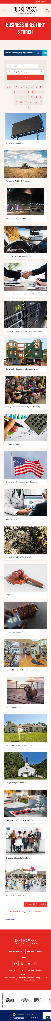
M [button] (42, 92)
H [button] (19, 92)
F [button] (40, 87)
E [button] (36, 87)
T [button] (16, 102)
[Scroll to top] (48, 1018)
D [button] (31, 87)
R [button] (36, 97)
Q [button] (31, 97)
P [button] (26, 97)
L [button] (37, 92)
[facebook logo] (15, 963)
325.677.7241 (25, 974)
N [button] (16, 97)
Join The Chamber (34, 912)
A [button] (16, 87)
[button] (35, 904)
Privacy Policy (29, 980)
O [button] (21, 97)
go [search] (26, 77)
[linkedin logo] (22, 963)
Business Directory (17, 912)
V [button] (26, 102)
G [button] (14, 92)
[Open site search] (47, 10)
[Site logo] (25, 10)
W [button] (31, 102)
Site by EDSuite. (41, 978)
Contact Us (25, 957)
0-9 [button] (8, 87)
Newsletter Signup (34, 951)
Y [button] (41, 102)
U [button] (21, 102)
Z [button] (28, 107)
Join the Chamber (15, 951)
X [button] (36, 102)
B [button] (21, 87)
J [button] (28, 92)
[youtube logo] (29, 963)
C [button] (26, 87)
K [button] (33, 92)
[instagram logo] (36, 963)
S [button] (41, 97)
